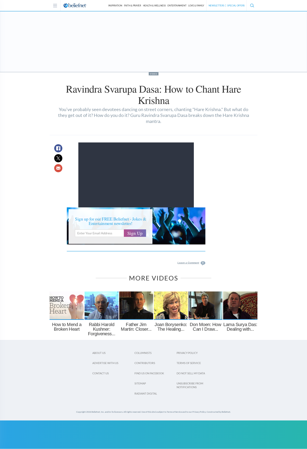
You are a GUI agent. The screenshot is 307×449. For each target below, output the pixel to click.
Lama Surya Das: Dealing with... (240, 327)
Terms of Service (189, 363)
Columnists (143, 352)
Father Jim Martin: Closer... (136, 327)
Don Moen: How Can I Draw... (205, 327)
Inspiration (115, 5)
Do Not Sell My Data (191, 373)
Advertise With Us (105, 363)
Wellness (154, 5)
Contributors (144, 363)
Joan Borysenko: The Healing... (171, 327)
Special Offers (236, 5)
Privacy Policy (187, 352)
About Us (99, 352)
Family (196, 5)
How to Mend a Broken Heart (66, 327)
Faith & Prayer (132, 5)
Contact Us (100, 373)
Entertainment (177, 5)
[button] (251, 5)
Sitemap (140, 383)
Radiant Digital (145, 393)
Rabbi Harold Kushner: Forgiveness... (101, 329)
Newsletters (216, 5)
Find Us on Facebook (149, 373)
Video (153, 74)
